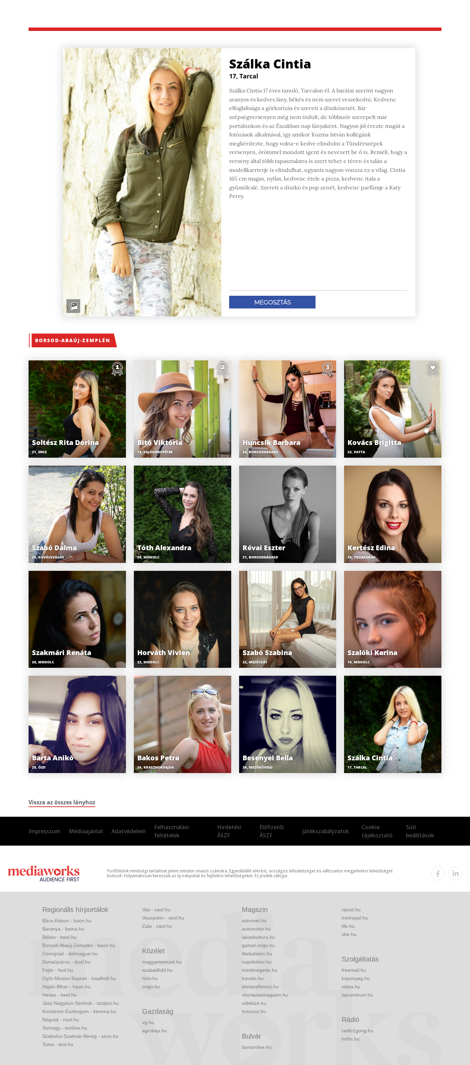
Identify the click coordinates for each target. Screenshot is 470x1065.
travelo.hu (253, 978)
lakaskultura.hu (258, 937)
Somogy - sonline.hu (64, 1028)
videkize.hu (254, 1003)
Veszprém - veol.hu (163, 918)
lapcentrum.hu (357, 995)
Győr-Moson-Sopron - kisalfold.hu (79, 978)
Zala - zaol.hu (157, 926)
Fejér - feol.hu (57, 970)
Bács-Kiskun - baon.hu (67, 920)
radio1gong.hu (357, 1030)
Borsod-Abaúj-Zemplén (72, 340)
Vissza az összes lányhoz (62, 802)
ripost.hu (351, 909)
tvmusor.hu (254, 1011)
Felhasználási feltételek (171, 831)
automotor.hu (256, 929)
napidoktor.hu (256, 962)
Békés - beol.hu (59, 937)
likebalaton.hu (257, 953)
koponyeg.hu (356, 978)
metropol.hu (355, 918)
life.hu (348, 926)
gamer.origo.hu (258, 945)
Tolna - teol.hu (57, 1044)
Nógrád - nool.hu (60, 1019)
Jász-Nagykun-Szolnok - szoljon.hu (80, 1003)
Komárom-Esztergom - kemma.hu (79, 1011)
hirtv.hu (150, 978)
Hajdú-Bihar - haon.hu (66, 986)
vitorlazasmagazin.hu (265, 995)
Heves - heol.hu (59, 995)
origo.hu (151, 986)
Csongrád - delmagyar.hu (70, 953)
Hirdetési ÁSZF (229, 831)
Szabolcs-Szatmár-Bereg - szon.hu (80, 1036)
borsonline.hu (256, 1047)
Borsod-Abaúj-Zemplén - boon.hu (78, 945)
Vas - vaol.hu (156, 909)
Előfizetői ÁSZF (271, 831)
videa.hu (351, 986)
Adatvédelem (128, 831)
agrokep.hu (154, 1030)
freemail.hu (354, 970)
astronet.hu (254, 920)
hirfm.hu (351, 1039)
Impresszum (45, 831)
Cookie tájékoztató (377, 831)
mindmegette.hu (259, 970)
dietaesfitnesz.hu (260, 986)
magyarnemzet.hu (162, 962)
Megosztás (272, 302)
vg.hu (148, 1022)
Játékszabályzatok (325, 831)
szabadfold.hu (157, 970)
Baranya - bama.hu (63, 929)
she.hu (349, 934)
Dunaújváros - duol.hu (66, 962)
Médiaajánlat (86, 831)
